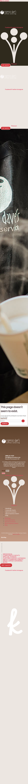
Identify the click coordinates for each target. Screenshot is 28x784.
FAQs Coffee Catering (12, 550)
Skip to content (4, 1)
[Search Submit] (23, 421)
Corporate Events (10, 510)
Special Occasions (10, 512)
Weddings (8, 508)
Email (3, 470)
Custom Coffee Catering (14, 558)
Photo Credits (16, 534)
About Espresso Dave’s (12, 513)
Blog (6, 515)
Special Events (9, 557)
